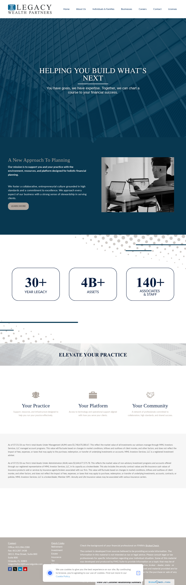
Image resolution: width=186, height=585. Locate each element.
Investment (57, 550)
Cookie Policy (63, 576)
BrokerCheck (152, 545)
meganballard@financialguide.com (25, 564)
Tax (53, 561)
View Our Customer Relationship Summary (119, 582)
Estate (54, 554)
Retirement (56, 547)
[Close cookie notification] (138, 573)
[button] (66, 9)
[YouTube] (25, 569)
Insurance (56, 557)
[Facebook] (10, 569)
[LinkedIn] (20, 569)
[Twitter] (15, 569)
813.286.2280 (22, 547)
